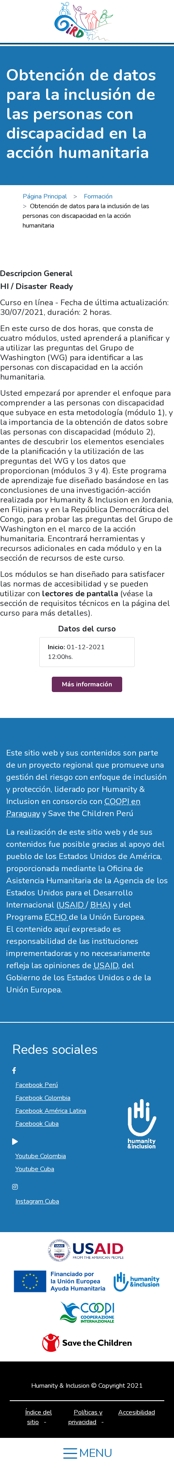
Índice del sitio (38, 1417)
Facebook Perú (36, 1085)
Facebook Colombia (42, 1097)
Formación (98, 196)
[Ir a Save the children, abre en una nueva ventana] (87, 1346)
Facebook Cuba (37, 1123)
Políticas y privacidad (85, 1417)
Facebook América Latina (50, 1110)
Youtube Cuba (34, 1169)
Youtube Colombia (40, 1156)
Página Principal (45, 196)
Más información (87, 684)
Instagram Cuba (37, 1201)
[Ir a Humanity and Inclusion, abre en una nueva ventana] (135, 1284)
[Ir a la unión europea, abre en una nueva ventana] (61, 1284)
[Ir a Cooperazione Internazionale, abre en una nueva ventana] (87, 1315)
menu (95, 1453)
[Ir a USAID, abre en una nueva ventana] (87, 1254)
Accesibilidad (136, 1412)
